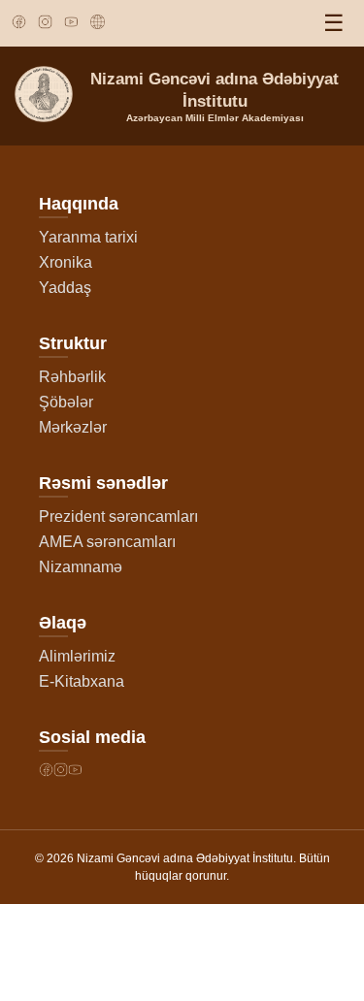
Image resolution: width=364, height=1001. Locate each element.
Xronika (65, 262)
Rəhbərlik (72, 377)
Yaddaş (65, 287)
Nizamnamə (80, 567)
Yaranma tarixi (88, 237)
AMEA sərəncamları (107, 541)
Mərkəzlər (73, 427)
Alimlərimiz (77, 656)
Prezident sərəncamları (118, 516)
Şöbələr (66, 402)
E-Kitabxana (81, 681)
